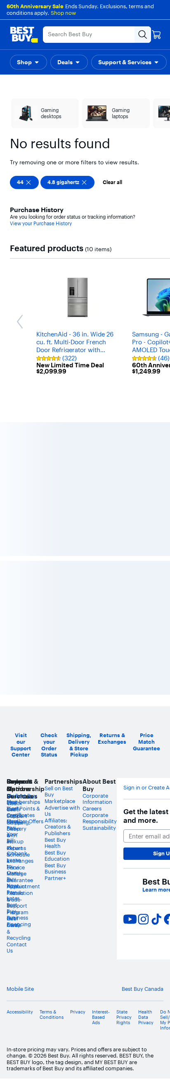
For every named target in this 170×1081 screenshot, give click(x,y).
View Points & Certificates (23, 811)
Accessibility (20, 1012)
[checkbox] (24, 182)
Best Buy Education (57, 855)
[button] (28, 62)
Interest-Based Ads (101, 1017)
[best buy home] (24, 34)
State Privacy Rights (124, 1017)
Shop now (63, 12)
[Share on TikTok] (156, 919)
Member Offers (25, 821)
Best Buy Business (55, 868)
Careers (92, 808)
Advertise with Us (62, 810)
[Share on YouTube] (130, 919)
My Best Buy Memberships (23, 798)
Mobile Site (20, 989)
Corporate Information (97, 798)
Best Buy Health (55, 843)
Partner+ (55, 878)
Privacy (77, 1012)
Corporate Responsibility (100, 818)
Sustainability (99, 827)
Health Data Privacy (145, 1017)
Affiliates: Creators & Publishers (58, 826)
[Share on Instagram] (143, 919)
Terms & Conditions (52, 1014)
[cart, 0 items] (156, 35)
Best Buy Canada (142, 988)
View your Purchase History (41, 223)
